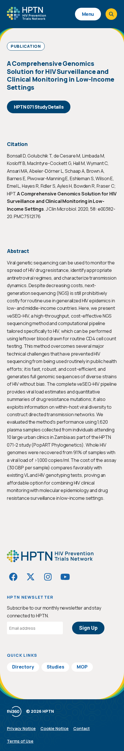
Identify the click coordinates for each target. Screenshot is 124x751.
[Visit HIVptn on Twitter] (30, 577)
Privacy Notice (21, 728)
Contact (81, 728)
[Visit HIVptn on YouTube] (65, 577)
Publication (26, 46)
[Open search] (111, 14)
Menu (88, 14)
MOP (82, 667)
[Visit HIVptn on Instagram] (48, 577)
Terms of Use (20, 741)
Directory (23, 667)
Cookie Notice (54, 728)
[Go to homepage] (26, 17)
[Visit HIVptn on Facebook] (13, 577)
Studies (55, 667)
